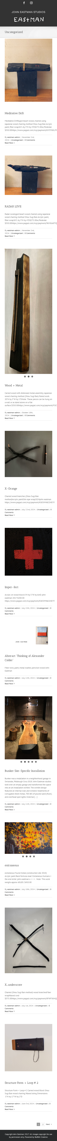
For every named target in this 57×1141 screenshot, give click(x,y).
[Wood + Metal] (28, 311)
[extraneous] (28, 838)
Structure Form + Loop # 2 (21, 1083)
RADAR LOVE (13, 206)
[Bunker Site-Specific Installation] (28, 727)
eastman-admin (13, 137)
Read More (9, 143)
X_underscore (13, 984)
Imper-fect (11, 587)
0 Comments (30, 140)
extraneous (12, 865)
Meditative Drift (14, 113)
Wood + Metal (14, 385)
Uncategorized (17, 140)
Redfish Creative (41, 1137)
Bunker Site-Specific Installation (25, 771)
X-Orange (11, 488)
